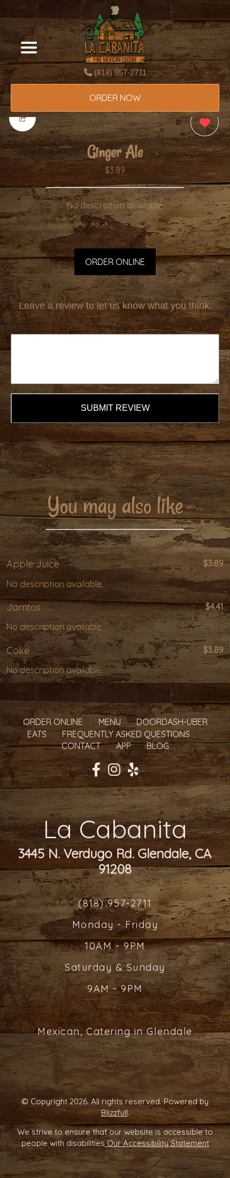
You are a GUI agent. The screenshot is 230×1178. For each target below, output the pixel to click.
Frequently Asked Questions (126, 734)
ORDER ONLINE (115, 261)
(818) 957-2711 (119, 72)
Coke (17, 650)
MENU (109, 721)
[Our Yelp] (133, 769)
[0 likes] (201, 122)
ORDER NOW (115, 97)
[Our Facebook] (96, 769)
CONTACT (81, 745)
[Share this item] (22, 118)
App (123, 745)
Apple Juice (32, 564)
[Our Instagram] (114, 769)
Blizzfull (114, 1112)
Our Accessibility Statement (157, 1143)
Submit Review (115, 407)
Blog (158, 745)
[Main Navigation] (29, 47)
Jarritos (23, 607)
